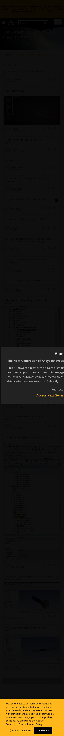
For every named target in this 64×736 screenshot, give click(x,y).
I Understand (43, 730)
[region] (32, 717)
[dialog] (32, 368)
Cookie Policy (34, 724)
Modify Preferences (21, 730)
